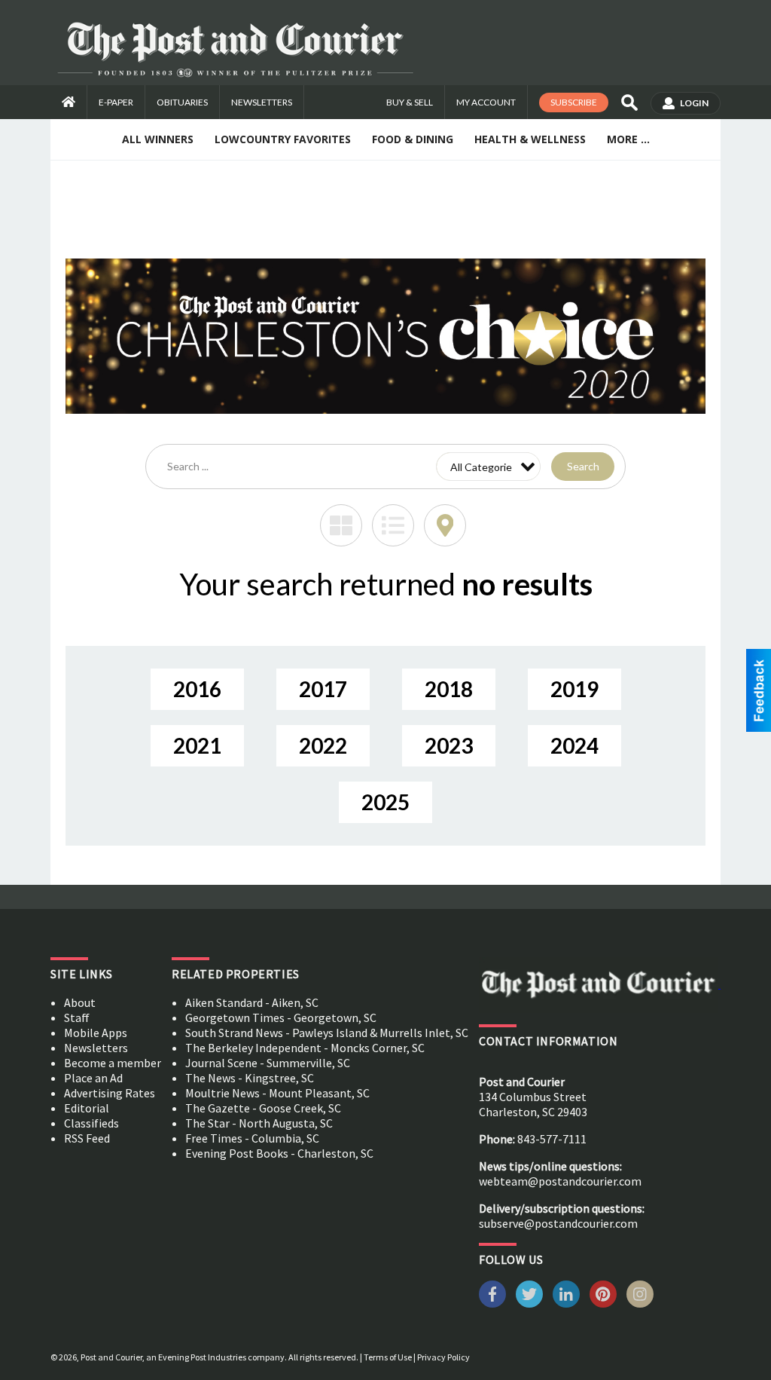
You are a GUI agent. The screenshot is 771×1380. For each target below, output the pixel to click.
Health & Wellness (530, 139)
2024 (574, 745)
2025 (385, 802)
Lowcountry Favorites (283, 139)
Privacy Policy (443, 1357)
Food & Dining (412, 139)
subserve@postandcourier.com (558, 1223)
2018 (449, 689)
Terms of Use (388, 1357)
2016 (197, 689)
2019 (574, 689)
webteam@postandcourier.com (560, 1181)
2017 (323, 689)
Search (583, 466)
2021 (197, 745)
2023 (449, 745)
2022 (323, 745)
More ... (628, 139)
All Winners (158, 139)
